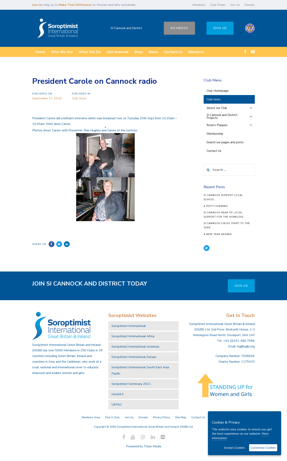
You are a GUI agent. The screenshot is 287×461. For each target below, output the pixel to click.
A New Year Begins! (218, 234)
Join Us (235, 5)
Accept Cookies (234, 448)
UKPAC (116, 404)
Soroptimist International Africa (132, 336)
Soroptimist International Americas (135, 346)
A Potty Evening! (216, 206)
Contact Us (198, 417)
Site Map (180, 417)
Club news (79, 98)
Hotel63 (117, 394)
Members (198, 5)
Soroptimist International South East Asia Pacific (140, 370)
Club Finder (218, 5)
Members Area (91, 417)
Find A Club (112, 417)
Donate (249, 5)
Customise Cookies (263, 448)
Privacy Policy (161, 417)
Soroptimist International (128, 326)
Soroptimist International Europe (133, 357)
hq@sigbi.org (246, 346)
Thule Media (152, 446)
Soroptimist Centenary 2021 (131, 384)
